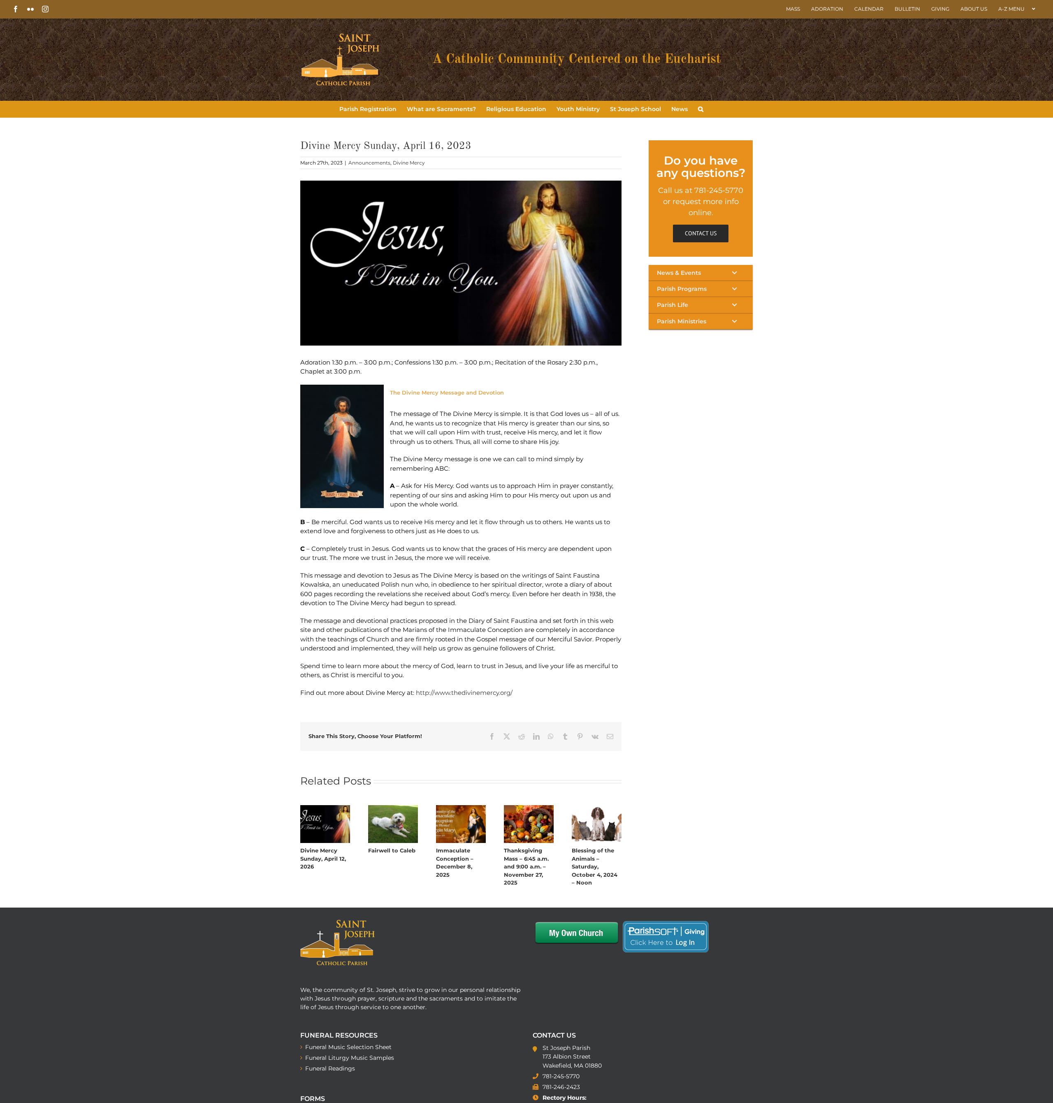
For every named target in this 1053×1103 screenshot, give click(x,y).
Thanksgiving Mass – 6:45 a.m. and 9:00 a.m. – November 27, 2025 (526, 866)
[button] (700, 109)
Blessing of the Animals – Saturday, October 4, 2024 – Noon (594, 866)
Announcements (369, 163)
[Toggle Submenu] (701, 273)
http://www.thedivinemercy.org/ (464, 693)
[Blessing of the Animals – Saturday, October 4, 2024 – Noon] (597, 809)
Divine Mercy (409, 163)
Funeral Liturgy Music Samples (349, 1057)
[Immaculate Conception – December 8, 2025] (461, 809)
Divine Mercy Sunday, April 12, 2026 (323, 858)
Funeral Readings (330, 1068)
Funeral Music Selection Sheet (348, 1047)
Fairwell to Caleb (391, 850)
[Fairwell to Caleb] (393, 809)
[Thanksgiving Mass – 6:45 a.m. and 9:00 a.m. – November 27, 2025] (529, 809)
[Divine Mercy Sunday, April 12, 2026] (325, 809)
